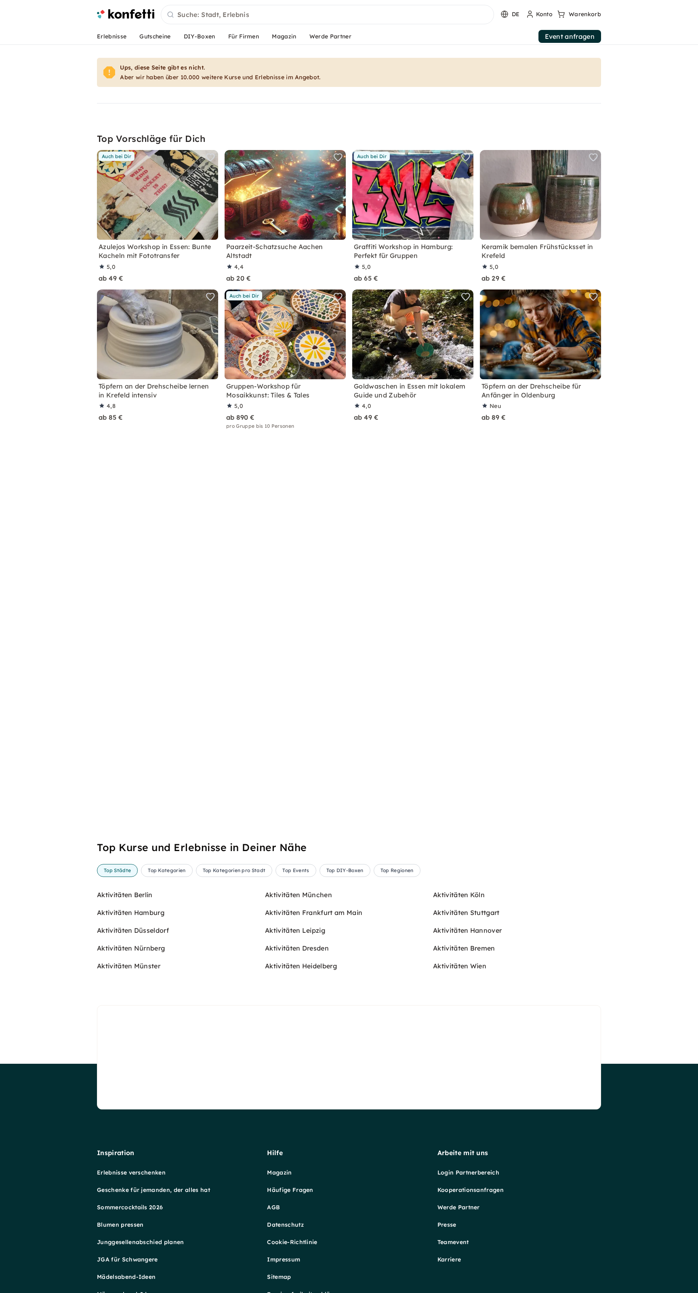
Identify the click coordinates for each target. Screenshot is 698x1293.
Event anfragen (570, 36)
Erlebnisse (111, 36)
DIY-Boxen (199, 36)
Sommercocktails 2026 (130, 1207)
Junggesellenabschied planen (140, 1242)
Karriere (449, 1259)
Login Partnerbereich (468, 1172)
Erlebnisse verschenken (131, 1172)
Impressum (283, 1259)
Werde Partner (330, 36)
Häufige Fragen (290, 1190)
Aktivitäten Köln (459, 895)
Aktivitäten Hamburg (130, 912)
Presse (446, 1224)
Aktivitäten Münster (128, 966)
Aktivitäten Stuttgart (466, 912)
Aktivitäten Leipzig (295, 930)
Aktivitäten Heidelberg (301, 966)
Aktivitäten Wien (459, 966)
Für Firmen (243, 36)
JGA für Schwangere (127, 1259)
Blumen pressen (120, 1224)
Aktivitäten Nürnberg (131, 948)
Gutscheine (154, 36)
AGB (273, 1207)
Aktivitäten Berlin (125, 895)
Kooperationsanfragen (470, 1190)
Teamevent (453, 1242)
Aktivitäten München (298, 895)
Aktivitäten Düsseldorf (133, 930)
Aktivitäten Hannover (467, 930)
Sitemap (279, 1276)
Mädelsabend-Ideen (126, 1276)
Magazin (284, 36)
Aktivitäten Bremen (464, 948)
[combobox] (327, 15)
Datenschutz (285, 1224)
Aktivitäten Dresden (297, 948)
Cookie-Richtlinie (292, 1242)
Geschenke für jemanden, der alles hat (153, 1190)
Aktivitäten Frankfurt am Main (313, 912)
